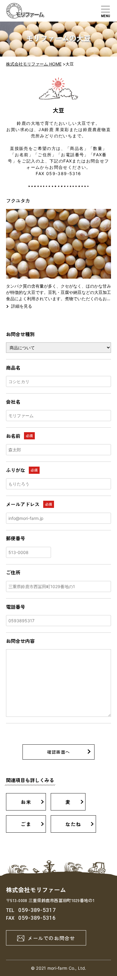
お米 (26, 801)
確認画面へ (58, 752)
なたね (73, 824)
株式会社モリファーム (36, 889)
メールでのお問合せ (51, 938)
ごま (26, 824)
